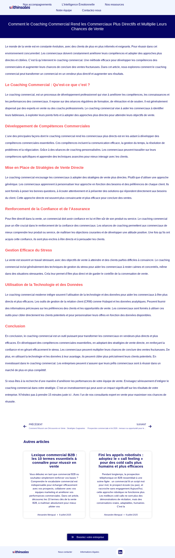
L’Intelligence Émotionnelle (78, 4)
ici (70, 394)
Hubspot (107, 301)
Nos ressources (114, 4)
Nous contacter (69, 552)
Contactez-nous (91, 10)
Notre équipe (64, 10)
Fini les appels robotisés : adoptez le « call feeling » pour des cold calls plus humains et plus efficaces (120, 460)
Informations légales (89, 552)
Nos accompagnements (37, 4)
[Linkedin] (120, 552)
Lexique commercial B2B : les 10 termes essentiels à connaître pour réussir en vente (54, 460)
